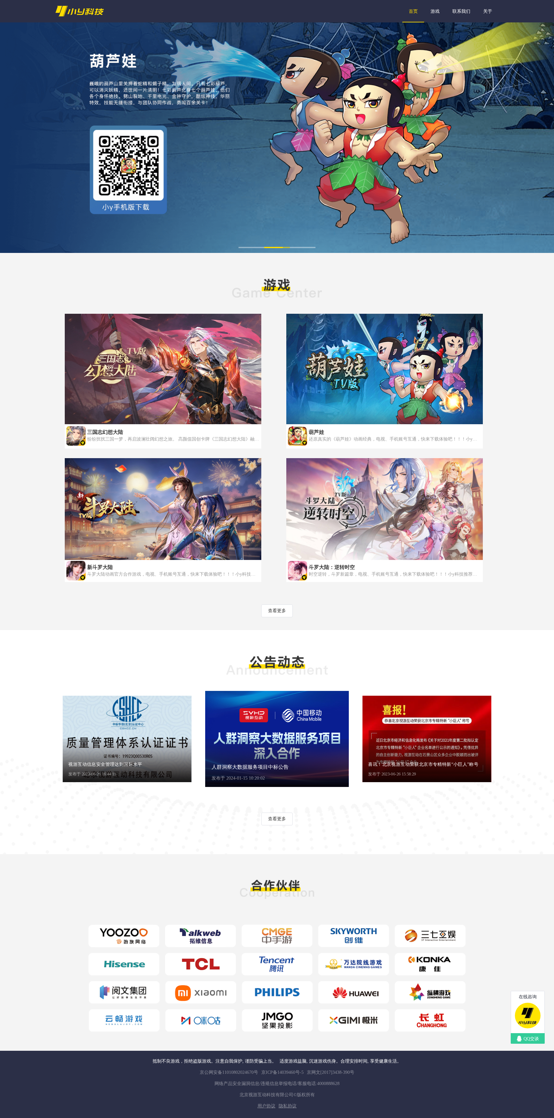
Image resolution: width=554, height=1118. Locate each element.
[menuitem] (413, 11)
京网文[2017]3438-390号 (330, 1072)
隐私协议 (288, 1106)
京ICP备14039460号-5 (282, 1072)
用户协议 (266, 1106)
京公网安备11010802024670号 (229, 1072)
